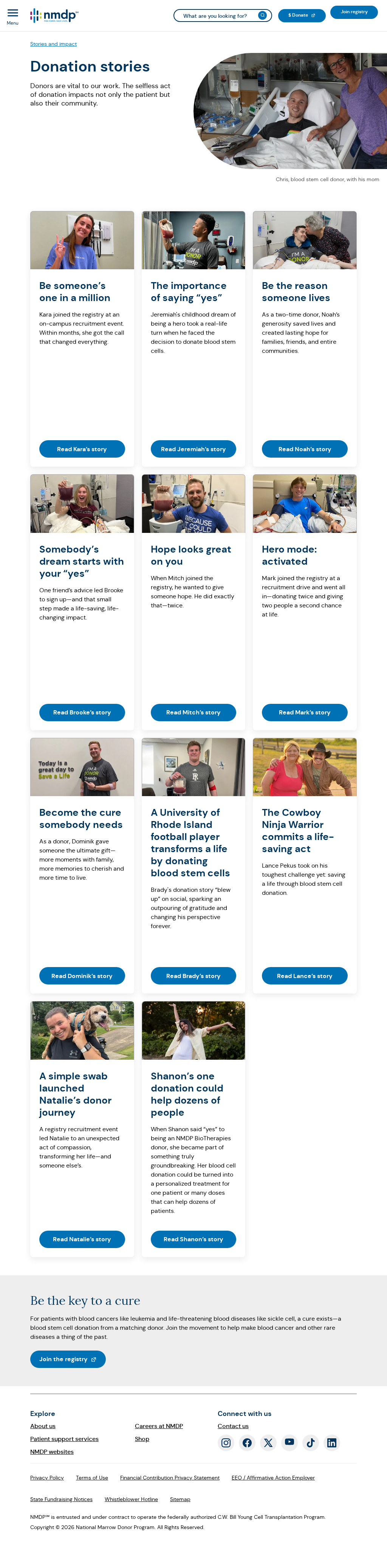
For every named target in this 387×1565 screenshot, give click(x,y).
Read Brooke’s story (82, 712)
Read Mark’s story (305, 712)
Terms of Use (92, 1477)
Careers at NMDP (159, 1426)
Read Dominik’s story (82, 976)
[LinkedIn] (332, 1443)
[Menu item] (53, 15)
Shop (142, 1439)
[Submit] (262, 15)
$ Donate (307, 15)
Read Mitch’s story (193, 712)
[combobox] (222, 15)
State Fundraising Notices (61, 1499)
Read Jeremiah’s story (193, 449)
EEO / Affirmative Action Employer (273, 1477)
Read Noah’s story (305, 449)
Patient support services (64, 1439)
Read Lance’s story (305, 976)
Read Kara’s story (82, 449)
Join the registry (72, 1359)
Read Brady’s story (193, 976)
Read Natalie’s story (82, 1239)
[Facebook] (247, 1443)
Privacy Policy (47, 1477)
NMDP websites (52, 1452)
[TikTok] (310, 1443)
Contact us (233, 1426)
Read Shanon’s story (193, 1239)
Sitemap (180, 1499)
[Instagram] (226, 1443)
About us (43, 1426)
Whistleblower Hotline (131, 1499)
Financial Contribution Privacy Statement (170, 1477)
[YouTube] (289, 1443)
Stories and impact (53, 43)
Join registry (359, 11)
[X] (268, 1443)
